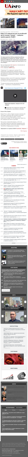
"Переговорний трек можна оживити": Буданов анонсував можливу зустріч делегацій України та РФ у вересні (15, 196)
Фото (13, 295)
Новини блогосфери (14, 31)
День (6, 410)
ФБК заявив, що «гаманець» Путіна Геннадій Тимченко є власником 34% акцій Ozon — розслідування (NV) (14, 337)
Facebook (18, 128)
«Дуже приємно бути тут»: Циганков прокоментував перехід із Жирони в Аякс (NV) (14, 334)
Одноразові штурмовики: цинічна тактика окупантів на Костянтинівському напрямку (15, 387)
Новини (14, 165)
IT (16, 444)
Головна (3, 443)
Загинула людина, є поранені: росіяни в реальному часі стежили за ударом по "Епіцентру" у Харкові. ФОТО (15, 220)
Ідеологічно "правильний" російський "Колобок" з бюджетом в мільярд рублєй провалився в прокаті (15, 398)
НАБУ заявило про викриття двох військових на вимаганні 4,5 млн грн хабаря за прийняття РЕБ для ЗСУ (15, 225)
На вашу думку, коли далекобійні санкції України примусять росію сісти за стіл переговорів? (13, 270)
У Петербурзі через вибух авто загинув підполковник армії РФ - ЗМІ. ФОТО (12, 308)
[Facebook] (7, 1)
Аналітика (14, 247)
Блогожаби (14, 351)
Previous (1, 24)
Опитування (14, 267)
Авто (15, 444)
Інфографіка (14, 368)
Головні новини (7, 443)
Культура (3, 444)
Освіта (12, 444)
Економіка (20, 443)
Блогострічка (14, 326)
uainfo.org (14, 450)
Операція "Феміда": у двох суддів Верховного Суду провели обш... (6, 26)
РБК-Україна (13, 65)
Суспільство (16, 443)
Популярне (19, 407)
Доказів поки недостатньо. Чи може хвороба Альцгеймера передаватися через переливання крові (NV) (14, 345)
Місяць (13, 410)
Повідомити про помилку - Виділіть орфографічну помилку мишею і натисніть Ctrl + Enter (13, 135)
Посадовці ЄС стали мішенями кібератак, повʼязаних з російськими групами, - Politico (16, 251)
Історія (9, 444)
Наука (7, 444)
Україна (2, 139)
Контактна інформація (8, 453)
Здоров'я (19, 444)
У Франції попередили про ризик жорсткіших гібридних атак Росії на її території (5, 159)
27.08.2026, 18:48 (7, 335)
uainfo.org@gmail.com (16, 453)
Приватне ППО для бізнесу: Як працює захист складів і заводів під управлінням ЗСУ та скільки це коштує (16, 262)
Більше (13, 243)
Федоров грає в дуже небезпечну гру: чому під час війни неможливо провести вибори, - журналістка (16, 256)
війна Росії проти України (9, 139)
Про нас (3, 453)
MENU (2, 1)
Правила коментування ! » (22, 164)
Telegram (24, 128)
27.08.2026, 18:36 (7, 338)
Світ (23, 443)
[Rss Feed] (5, 1)
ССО (2, 67)
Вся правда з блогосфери (5, 31)
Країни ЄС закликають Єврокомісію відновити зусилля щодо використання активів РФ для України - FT (15, 233)
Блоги (14, 384)
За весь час (21, 410)
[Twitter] (9, 1)
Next (26, 24)
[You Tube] (11, 1)
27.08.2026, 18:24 (7, 343)
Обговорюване (10, 407)
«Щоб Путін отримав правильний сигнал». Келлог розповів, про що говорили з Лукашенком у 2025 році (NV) (14, 329)
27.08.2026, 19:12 (7, 331)
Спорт (22, 444)
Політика (12, 443)
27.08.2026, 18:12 (7, 348)
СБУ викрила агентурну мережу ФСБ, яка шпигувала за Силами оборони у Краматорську (23, 160)
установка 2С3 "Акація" (19, 139)
